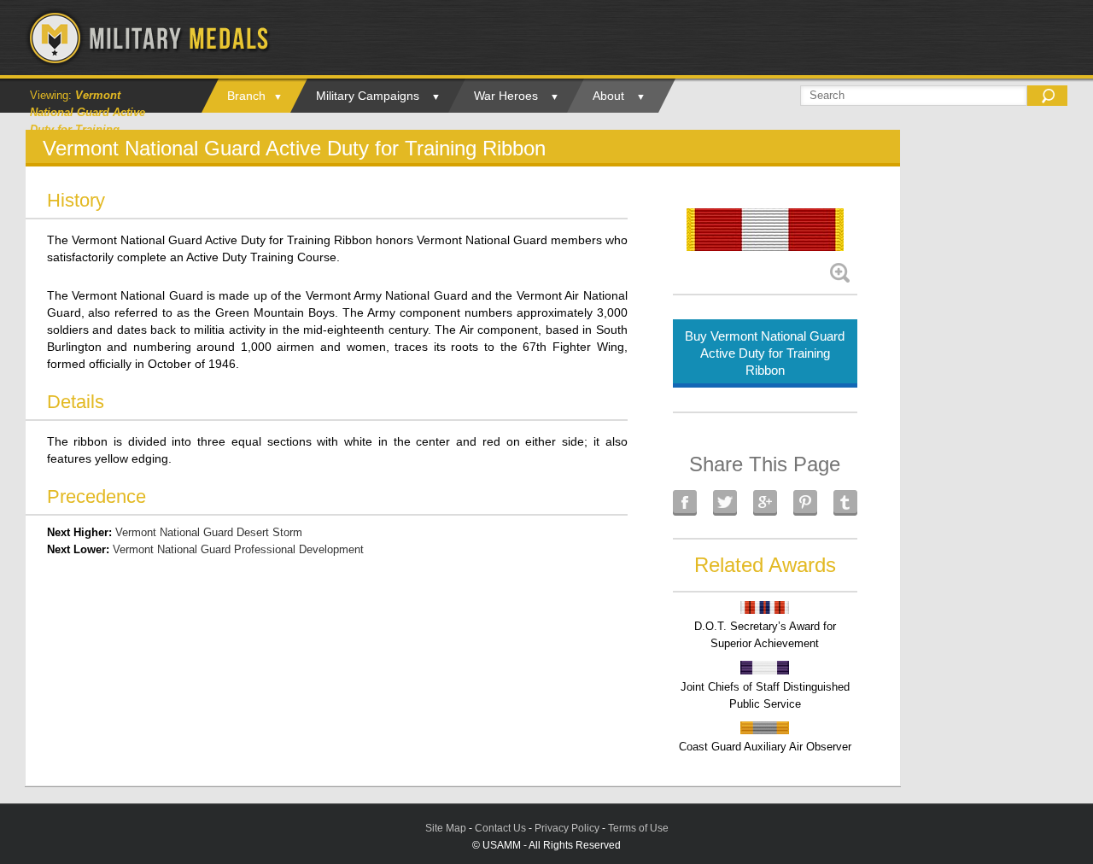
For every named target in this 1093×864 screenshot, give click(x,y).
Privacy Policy (567, 828)
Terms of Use (638, 828)
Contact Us (500, 828)
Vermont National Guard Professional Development (238, 549)
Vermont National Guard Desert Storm (208, 532)
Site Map (445, 828)
